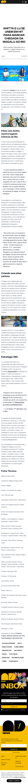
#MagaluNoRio (12, 371)
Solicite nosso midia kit (20, 757)
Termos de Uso (16, 710)
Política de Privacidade (18, 762)
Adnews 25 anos (5, 759)
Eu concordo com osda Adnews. (14, 710)
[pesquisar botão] (23, 2)
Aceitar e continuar (14, 780)
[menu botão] (25, 2)
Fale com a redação (4, 763)
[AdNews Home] (3, 1)
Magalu (12, 90)
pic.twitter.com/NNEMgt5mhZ (12, 404)
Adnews (3, 56)
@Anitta (5, 397)
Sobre (2, 756)
